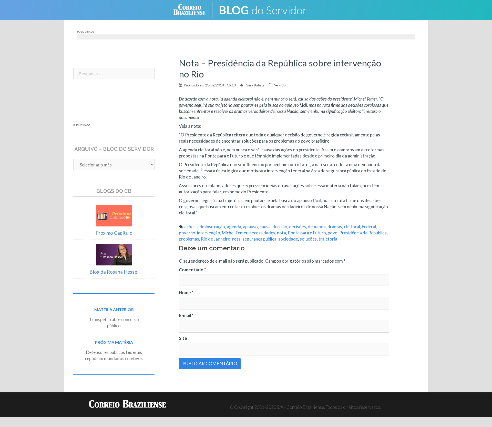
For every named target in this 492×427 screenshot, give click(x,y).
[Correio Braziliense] (193, 9)
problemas (189, 239)
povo (332, 232)
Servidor (280, 85)
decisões (297, 226)
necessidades (262, 232)
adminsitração (211, 226)
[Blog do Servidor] (266, 9)
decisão (279, 226)
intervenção (208, 232)
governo (187, 232)
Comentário (192, 269)
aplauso (250, 226)
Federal (369, 226)
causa (265, 226)
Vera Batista (255, 85)
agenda (234, 226)
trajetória (328, 239)
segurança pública (259, 239)
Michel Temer (235, 232)
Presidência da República (363, 232)
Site (183, 338)
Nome (186, 292)
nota (281, 232)
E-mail (186, 315)
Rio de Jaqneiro (215, 239)
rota (236, 239)
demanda (317, 226)
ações (190, 226)
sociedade (288, 239)
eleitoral (352, 226)
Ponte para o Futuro (307, 232)
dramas (334, 226)
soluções (308, 239)
